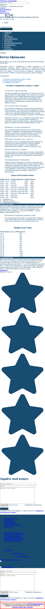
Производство (10, 39)
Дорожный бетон (10, 518)
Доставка (8, 37)
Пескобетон (8, 520)
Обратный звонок (6, 29)
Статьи (7, 47)
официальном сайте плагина (22, 607)
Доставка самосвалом (12, 536)
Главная (7, 33)
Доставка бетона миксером (14, 537)
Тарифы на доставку (11, 82)
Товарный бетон (10, 522)
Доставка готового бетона (13, 539)
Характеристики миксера (13, 541)
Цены (6, 22)
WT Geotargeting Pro (36, 604)
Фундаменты (9, 45)
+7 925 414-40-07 (17, 553)
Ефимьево (4, 270)
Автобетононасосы (13, 43)
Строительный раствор (12, 525)
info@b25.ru (9, 550)
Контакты (8, 49)
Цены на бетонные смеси (13, 81)
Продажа (8, 41)
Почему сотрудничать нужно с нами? (17, 79)
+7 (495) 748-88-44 (22, 556)
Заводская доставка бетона (14, 534)
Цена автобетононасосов (13, 533)
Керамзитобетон (10, 523)
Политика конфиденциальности (10, 560)
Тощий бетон (8, 526)
